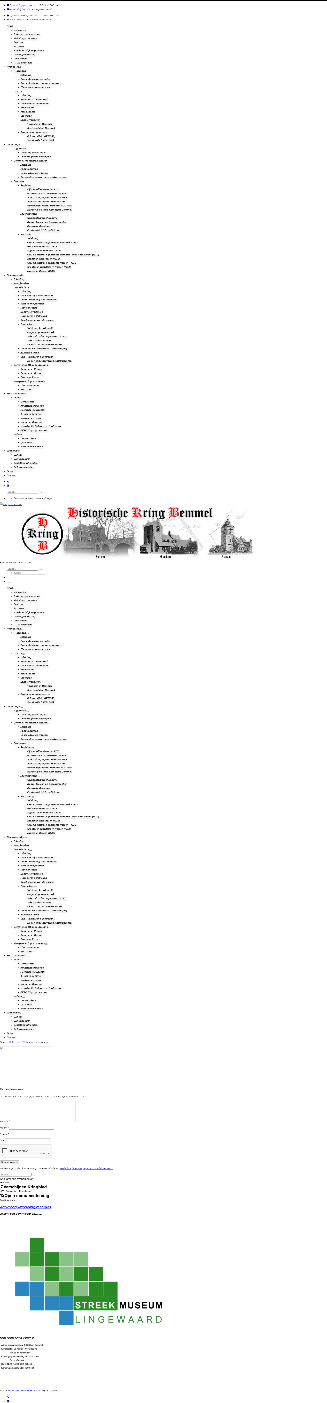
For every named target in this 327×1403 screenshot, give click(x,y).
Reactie (5, 1121)
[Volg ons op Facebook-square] (8, 485)
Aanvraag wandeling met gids (25, 1207)
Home (3, 1042)
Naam (4, 1127)
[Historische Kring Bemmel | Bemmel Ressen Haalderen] (11, 504)
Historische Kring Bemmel (22, 1390)
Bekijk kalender (8, 1200)
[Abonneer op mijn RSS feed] (8, 481)
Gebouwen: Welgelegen (22, 1042)
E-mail (4, 1134)
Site (2, 1140)
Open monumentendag (26, 1195)
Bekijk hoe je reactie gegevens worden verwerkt (86, 1168)
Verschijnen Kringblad (25, 1187)
